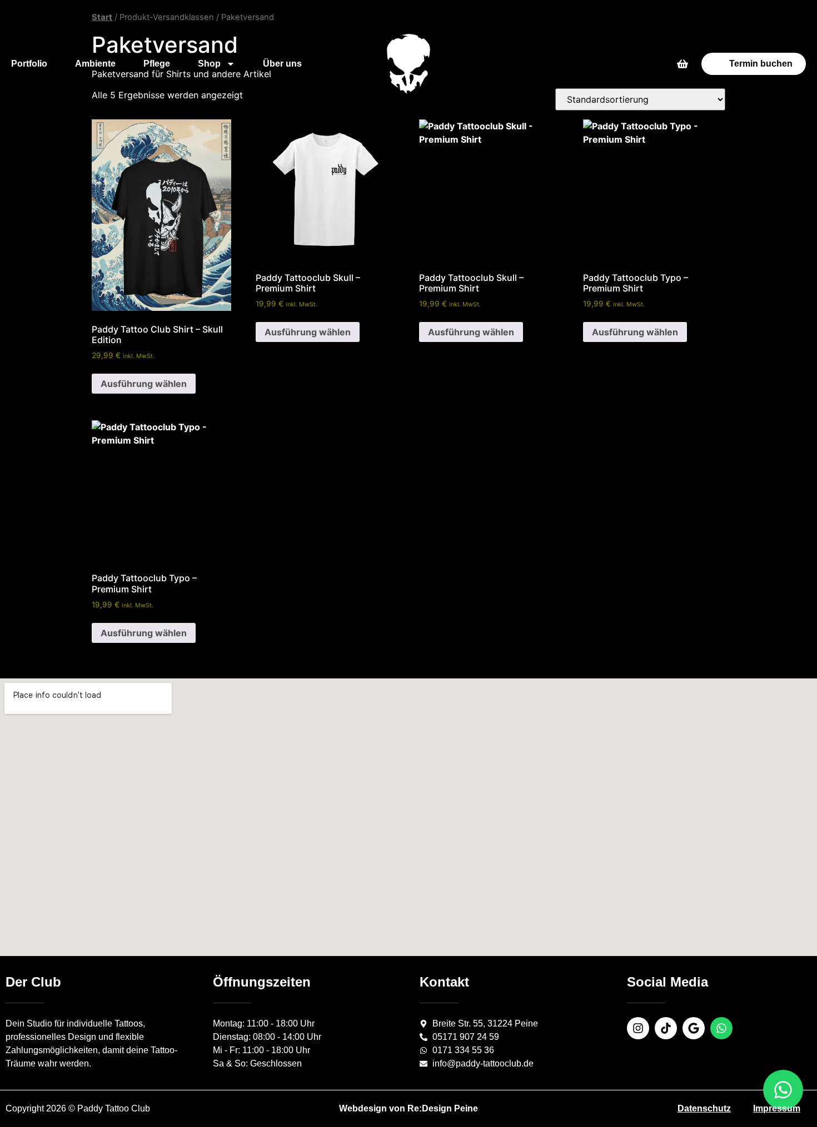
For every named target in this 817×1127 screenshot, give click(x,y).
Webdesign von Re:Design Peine (408, 1108)
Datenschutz (704, 1108)
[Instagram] (638, 1028)
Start (102, 17)
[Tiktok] (666, 1028)
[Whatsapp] (721, 1028)
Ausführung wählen (144, 383)
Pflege (156, 63)
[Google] (694, 1028)
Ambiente (95, 63)
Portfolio (29, 63)
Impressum (776, 1108)
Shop (209, 63)
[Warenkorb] (682, 64)
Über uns (282, 63)
